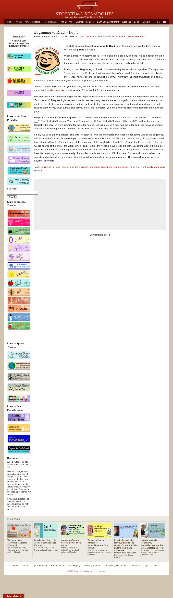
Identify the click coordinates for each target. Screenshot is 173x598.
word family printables (53, 90)
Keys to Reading (32, 22)
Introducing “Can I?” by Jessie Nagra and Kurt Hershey (45, 543)
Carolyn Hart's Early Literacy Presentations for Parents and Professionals (111, 36)
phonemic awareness (101, 167)
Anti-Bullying (66, 22)
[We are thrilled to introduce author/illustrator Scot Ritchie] (99, 537)
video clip (134, 167)
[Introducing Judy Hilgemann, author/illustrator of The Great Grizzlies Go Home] (153, 537)
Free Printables (50, 22)
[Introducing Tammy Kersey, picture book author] (72, 537)
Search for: (12, 189)
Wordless (126, 22)
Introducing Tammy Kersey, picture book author (71, 543)
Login (136, 22)
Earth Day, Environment (108, 22)
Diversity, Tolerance (85, 22)
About (18, 22)
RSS (158, 22)
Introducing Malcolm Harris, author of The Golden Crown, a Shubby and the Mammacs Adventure (126, 545)
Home (10, 22)
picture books (121, 167)
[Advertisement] (100, 204)
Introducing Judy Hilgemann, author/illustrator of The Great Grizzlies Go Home (153, 544)
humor (65, 167)
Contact (146, 22)
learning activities (79, 167)
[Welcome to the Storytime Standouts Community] (19, 537)
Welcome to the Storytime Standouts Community (17, 543)
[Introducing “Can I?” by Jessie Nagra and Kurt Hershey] (46, 537)
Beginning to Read (50, 167)
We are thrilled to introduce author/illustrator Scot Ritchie (98, 544)
